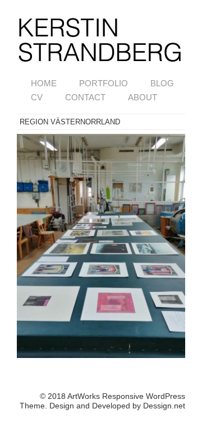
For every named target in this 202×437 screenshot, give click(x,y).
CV (37, 97)
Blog (162, 83)
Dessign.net (164, 405)
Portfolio (103, 83)
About (142, 97)
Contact (85, 97)
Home (44, 83)
